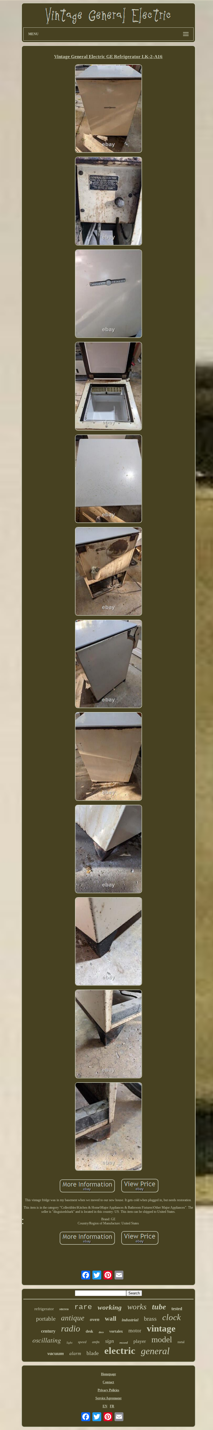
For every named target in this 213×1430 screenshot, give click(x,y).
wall (110, 1318)
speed (82, 1342)
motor (134, 1330)
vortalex (116, 1331)
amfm (96, 1342)
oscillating (46, 1339)
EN (105, 1406)
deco (101, 1332)
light (69, 1342)
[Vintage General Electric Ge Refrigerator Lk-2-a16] (108, 109)
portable (45, 1318)
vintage (161, 1328)
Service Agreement (108, 1398)
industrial (130, 1320)
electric (119, 1350)
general (155, 1351)
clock (171, 1317)
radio (70, 1328)
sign (109, 1341)
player (139, 1341)
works (136, 1306)
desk (89, 1331)
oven (94, 1319)
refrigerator (44, 1309)
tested (176, 1308)
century (48, 1331)
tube (159, 1306)
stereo (64, 1309)
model (161, 1339)
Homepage (108, 1374)
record (124, 1342)
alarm (75, 1353)
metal (181, 1342)
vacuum (55, 1353)
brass (150, 1318)
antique (72, 1318)
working (110, 1307)
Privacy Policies (108, 1390)
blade (93, 1353)
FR (112, 1406)
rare (83, 1307)
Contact (108, 1382)
